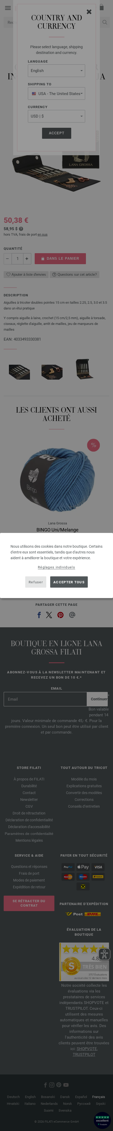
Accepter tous (69, 582)
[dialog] (56, 565)
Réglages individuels (56, 567)
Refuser (36, 582)
